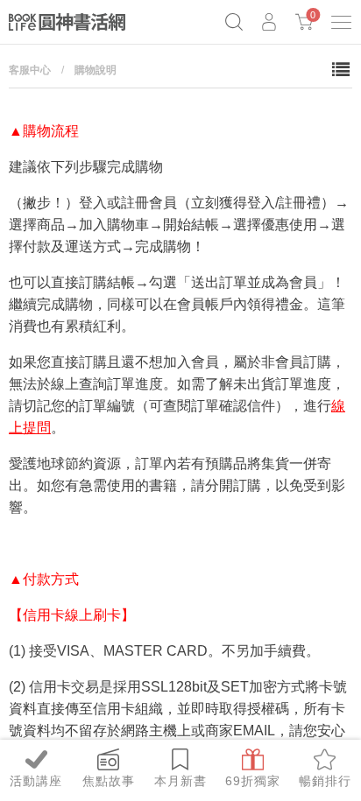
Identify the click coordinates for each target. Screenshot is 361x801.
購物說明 (95, 70)
